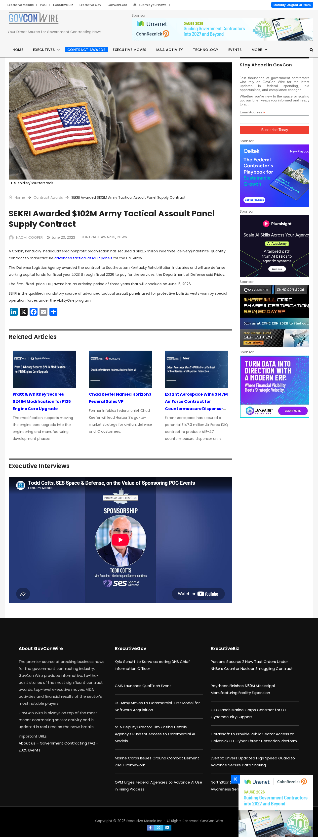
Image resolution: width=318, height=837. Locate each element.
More (257, 49)
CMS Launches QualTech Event (143, 685)
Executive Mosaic (20, 5)
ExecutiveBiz (225, 648)
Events (235, 49)
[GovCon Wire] (33, 19)
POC (43, 5)
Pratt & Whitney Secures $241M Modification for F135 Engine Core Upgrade (42, 401)
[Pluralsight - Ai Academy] (274, 246)
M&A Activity (169, 49)
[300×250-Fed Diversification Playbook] (274, 175)
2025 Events (29, 750)
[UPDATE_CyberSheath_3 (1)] (274, 316)
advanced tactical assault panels (83, 258)
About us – (29, 743)
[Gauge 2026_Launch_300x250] (274, 806)
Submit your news (152, 5)
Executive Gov (90, 5)
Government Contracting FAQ (68, 743)
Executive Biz (63, 5)
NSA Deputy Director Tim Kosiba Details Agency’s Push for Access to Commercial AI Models (155, 734)
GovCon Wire (211, 820)
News (122, 236)
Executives (44, 49)
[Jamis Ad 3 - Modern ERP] (274, 387)
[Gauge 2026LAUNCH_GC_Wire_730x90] (222, 29)
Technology (205, 49)
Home (17, 49)
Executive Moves (129, 49)
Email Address (252, 112)
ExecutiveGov (130, 648)
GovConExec (117, 5)
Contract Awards (86, 49)
